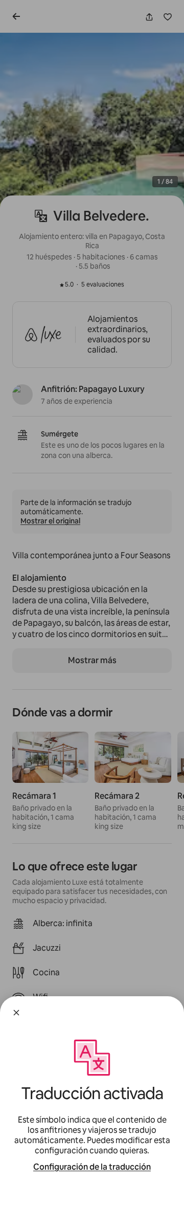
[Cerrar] (16, 1013)
